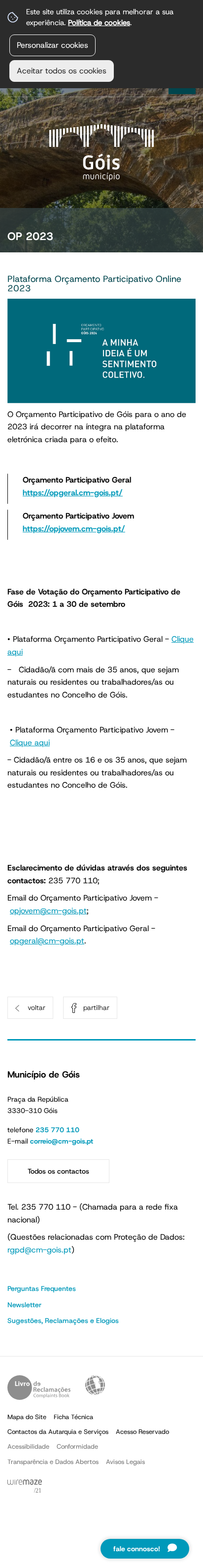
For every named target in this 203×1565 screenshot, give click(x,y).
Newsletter (24, 1304)
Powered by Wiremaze (24, 1486)
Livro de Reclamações (38, 1387)
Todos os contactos (58, 1171)
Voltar (36, 1007)
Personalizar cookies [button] (52, 45)
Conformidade (77, 1446)
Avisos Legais (125, 1462)
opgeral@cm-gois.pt (47, 941)
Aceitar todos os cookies (61, 71)
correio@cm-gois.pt (61, 1141)
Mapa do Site (26, 1417)
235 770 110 (57, 1130)
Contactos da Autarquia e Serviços (57, 1431)
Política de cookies (99, 22)
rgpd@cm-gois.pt (39, 1250)
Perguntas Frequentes (41, 1288)
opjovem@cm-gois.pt (48, 910)
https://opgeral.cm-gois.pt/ (73, 492)
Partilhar (96, 1007)
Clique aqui (30, 742)
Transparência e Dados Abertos (53, 1462)
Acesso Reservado (142, 1431)
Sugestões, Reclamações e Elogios (63, 1320)
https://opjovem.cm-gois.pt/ (74, 528)
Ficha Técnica (73, 1417)
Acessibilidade (95, 1385)
